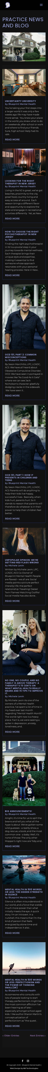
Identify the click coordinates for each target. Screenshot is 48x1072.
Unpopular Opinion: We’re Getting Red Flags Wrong (22, 561)
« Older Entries (10, 1035)
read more (12, 139)
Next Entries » (38, 1035)
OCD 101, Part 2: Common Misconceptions (20, 356)
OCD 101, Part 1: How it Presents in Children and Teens (21, 478)
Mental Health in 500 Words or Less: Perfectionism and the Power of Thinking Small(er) (23, 983)
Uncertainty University (20, 101)
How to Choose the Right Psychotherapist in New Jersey (22, 234)
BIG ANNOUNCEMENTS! (18, 811)
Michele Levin (16, 565)
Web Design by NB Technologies (24, 1068)
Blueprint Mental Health (22, 104)
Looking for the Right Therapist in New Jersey (20, 182)
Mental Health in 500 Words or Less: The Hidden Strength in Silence (24, 892)
